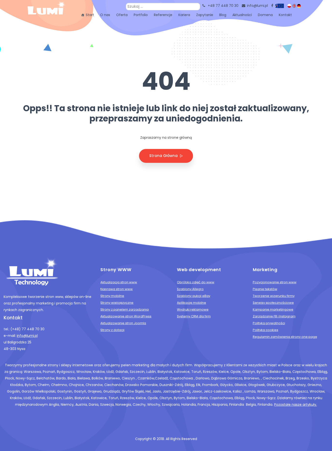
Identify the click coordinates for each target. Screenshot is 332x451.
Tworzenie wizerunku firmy (274, 296)
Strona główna (164, 155)
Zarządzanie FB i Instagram (274, 316)
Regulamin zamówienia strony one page (285, 336)
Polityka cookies (265, 330)
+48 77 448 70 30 (223, 5)
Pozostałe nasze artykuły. (295, 404)
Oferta (122, 14)
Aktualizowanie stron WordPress (125, 316)
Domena (265, 14)
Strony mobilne (112, 296)
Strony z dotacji (112, 330)
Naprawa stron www (116, 289)
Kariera (184, 14)
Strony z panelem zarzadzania (124, 309)
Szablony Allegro (190, 289)
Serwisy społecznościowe (273, 302)
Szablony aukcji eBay (193, 296)
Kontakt (285, 14)
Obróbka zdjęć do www (195, 282)
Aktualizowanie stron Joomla (123, 323)
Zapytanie (204, 14)
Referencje (163, 14)
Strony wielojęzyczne (116, 302)
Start (90, 14)
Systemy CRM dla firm (194, 316)
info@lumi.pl (257, 5)
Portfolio (141, 14)
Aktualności (242, 14)
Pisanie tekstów (265, 289)
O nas (105, 14)
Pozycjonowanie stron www (275, 282)
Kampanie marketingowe (273, 309)
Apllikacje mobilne (191, 302)
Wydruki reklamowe (193, 309)
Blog (222, 14)
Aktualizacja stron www (118, 282)
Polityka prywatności (269, 323)
